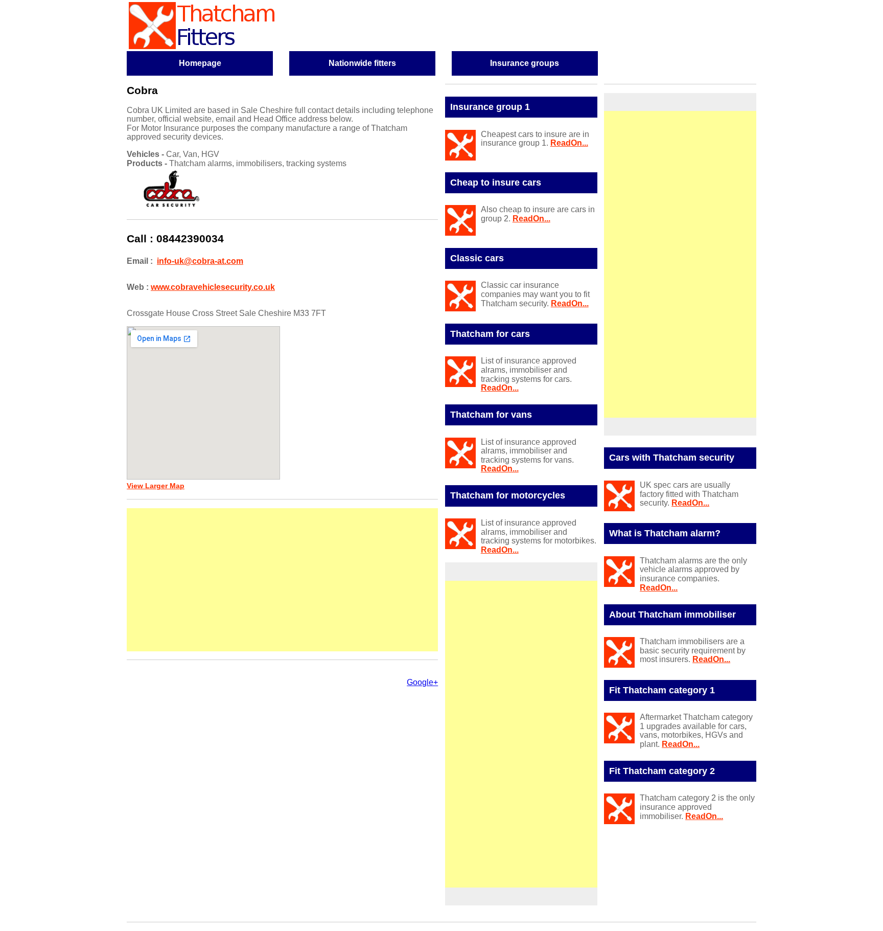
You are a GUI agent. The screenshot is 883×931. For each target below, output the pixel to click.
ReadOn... (569, 143)
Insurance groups (524, 63)
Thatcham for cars (490, 334)
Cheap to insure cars (495, 182)
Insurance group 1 (490, 107)
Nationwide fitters (362, 63)
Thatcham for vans (491, 415)
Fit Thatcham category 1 (662, 690)
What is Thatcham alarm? (665, 533)
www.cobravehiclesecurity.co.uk (213, 287)
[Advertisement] (282, 579)
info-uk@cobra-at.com (200, 261)
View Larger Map (155, 486)
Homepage (200, 63)
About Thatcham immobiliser (672, 614)
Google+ (422, 682)
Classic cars (477, 258)
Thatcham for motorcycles (507, 495)
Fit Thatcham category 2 (662, 771)
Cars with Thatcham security (671, 457)
